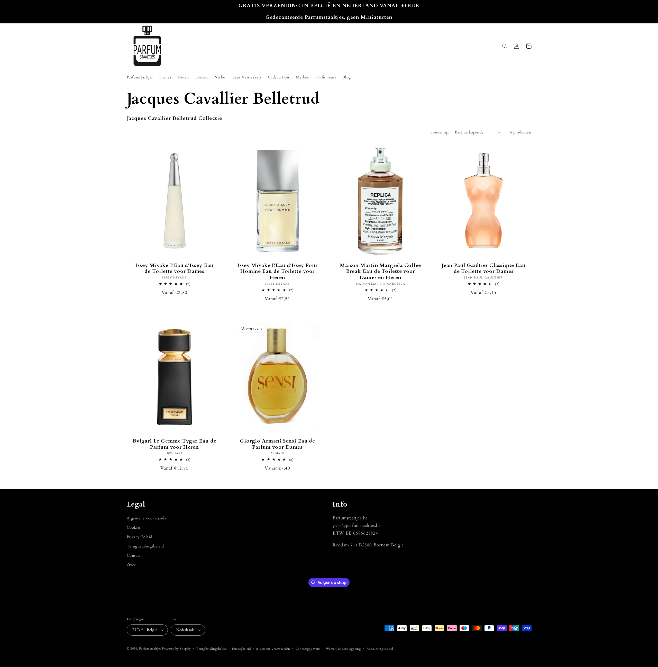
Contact (134, 555)
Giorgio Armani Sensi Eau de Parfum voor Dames (277, 444)
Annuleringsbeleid (380, 649)
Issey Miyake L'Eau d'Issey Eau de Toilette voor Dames (174, 269)
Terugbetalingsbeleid (145, 546)
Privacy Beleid (139, 536)
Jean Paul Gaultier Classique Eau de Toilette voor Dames (483, 269)
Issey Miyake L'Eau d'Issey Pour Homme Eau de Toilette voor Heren (277, 272)
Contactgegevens (308, 649)
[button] (505, 46)
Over (131, 564)
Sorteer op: (440, 132)
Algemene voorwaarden (148, 518)
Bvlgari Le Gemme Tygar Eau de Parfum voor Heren (174, 444)
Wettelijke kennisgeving (343, 649)
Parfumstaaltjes (150, 649)
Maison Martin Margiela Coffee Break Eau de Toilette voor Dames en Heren (380, 272)
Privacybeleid (241, 649)
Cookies (134, 527)
